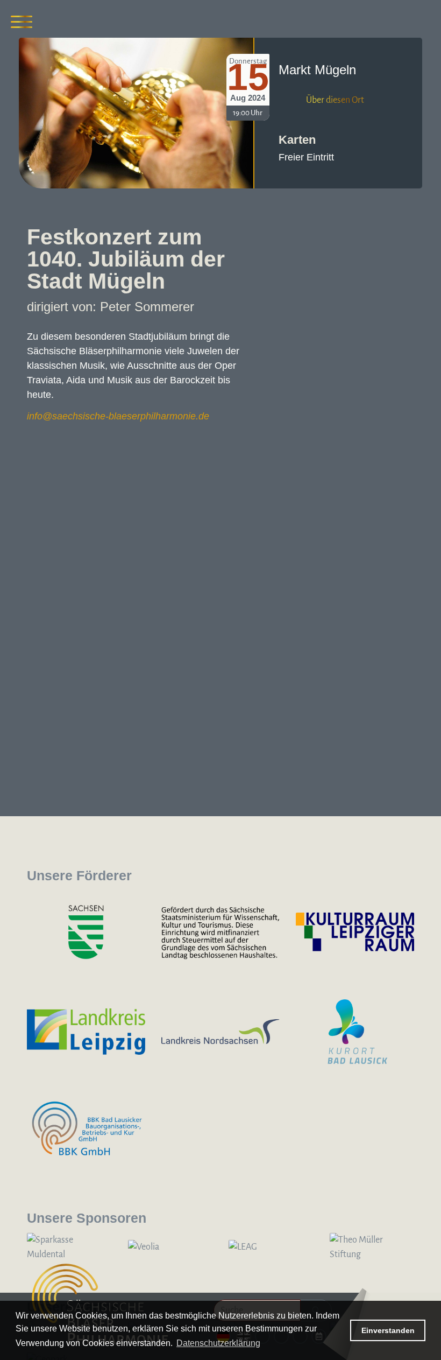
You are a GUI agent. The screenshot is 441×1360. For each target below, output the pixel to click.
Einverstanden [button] (388, 1330)
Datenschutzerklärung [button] (218, 1343)
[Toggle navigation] (21, 21)
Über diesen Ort (335, 100)
